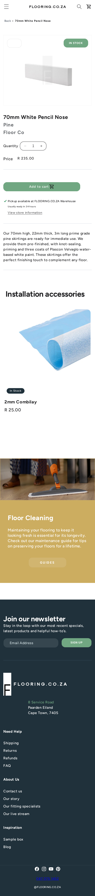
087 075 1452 (47, 879)
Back (7, 20)
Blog (7, 847)
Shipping (11, 743)
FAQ (7, 766)
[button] (6, 6)
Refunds (10, 758)
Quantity (10, 146)
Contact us (12, 791)
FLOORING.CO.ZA (49, 887)
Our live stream (16, 814)
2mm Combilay (20, 402)
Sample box (13, 839)
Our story (11, 799)
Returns (10, 750)
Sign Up (76, 642)
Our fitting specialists (21, 806)
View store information (25, 213)
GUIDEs (47, 562)
